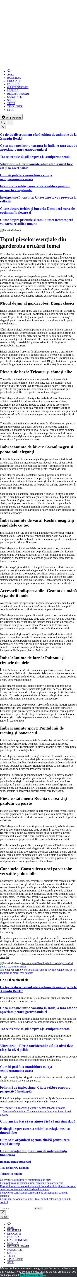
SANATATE (14, 96)
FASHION (13, 84)
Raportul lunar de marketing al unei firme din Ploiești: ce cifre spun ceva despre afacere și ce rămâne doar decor (38, 1188)
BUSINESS (14, 77)
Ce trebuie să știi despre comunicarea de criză (25, 1179)
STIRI (10, 109)
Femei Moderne (9, 1)
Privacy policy (34, 1275)
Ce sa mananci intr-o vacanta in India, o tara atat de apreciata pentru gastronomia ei (38, 32)
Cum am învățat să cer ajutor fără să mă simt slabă (37, 1121)
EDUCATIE (14, 80)
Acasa (10, 74)
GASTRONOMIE (17, 87)
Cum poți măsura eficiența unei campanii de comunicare (31, 1182)
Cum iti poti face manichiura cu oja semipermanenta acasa (26, 61)
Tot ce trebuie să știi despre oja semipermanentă (35, 41)
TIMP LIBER (15, 106)
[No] (44, 1275)
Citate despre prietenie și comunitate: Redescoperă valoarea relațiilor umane (36, 222)
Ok (22, 1275)
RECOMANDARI (18, 93)
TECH (11, 103)
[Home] (9, 71)
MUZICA (13, 90)
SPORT (11, 100)
